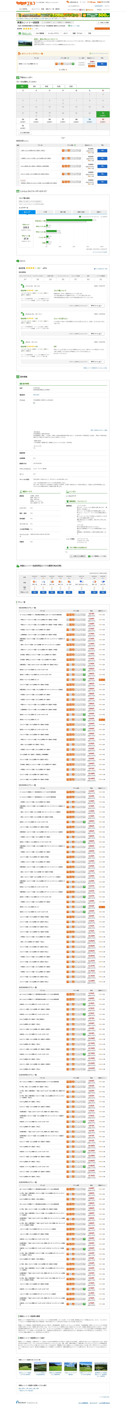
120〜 (99, 212)
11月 (58, 86)
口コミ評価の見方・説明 (101, 268)
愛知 (20, 1388)
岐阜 (23, 1388)
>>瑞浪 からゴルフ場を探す (26, 1390)
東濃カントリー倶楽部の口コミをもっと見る (95, 368)
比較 (18, 145)
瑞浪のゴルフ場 (49, 18)
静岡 (30, 1388)
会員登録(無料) (99, 6)
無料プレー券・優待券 (53, 9)
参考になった (96, 305)
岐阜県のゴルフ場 (39, 18)
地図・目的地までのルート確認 (99, 430)
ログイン (107, 6)
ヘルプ (84, 2)
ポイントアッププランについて (100, 53)
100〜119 (80, 212)
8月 (22, 86)
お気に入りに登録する (79, 556)
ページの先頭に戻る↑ (104, 1397)
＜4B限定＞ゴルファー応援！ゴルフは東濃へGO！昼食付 (36, 158)
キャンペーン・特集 (38, 9)
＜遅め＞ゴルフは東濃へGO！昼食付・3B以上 (33, 150)
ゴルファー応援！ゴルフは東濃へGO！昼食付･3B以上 (35, 174)
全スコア (27, 212)
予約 (102, 64)
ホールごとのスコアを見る (100, 252)
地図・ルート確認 (75, 26)
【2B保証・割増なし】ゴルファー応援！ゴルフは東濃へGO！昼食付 (39, 183)
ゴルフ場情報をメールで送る (98, 556)
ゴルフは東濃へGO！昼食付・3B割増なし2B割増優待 (35, 166)
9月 (34, 86)
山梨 (34, 1388)
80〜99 (63, 212)
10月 (46, 86)
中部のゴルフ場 (29, 18)
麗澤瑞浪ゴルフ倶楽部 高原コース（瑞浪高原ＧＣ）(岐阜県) (101, 1374)
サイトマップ (93, 1403)
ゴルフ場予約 (23, 9)
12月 (71, 86)
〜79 (45, 212)
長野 (37, 1388)
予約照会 (99, 9)
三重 (27, 1388)
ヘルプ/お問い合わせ (104, 1403)
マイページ (106, 9)
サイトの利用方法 (83, 1403)
